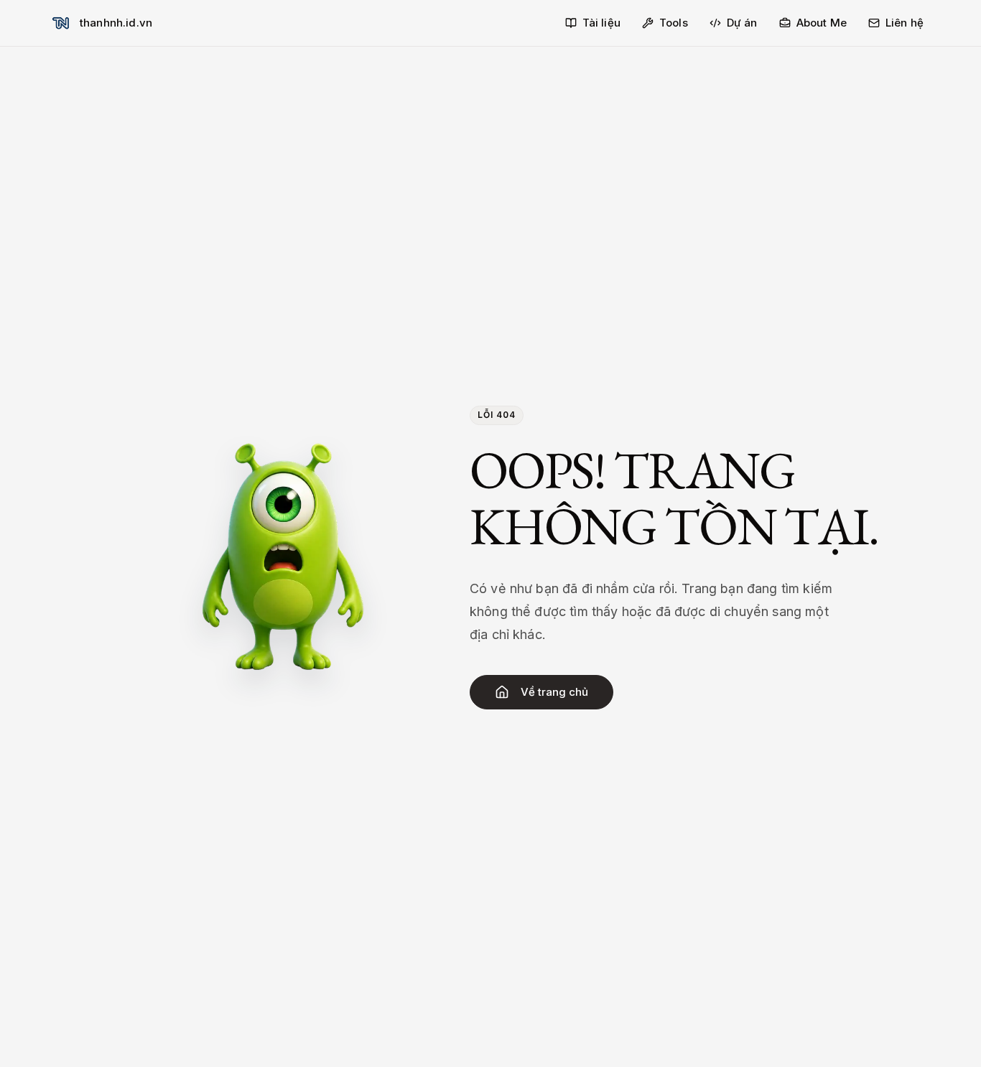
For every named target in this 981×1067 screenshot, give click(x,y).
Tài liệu (601, 22)
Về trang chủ (554, 692)
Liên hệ (904, 22)
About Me (821, 22)
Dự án (742, 22)
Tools (673, 22)
